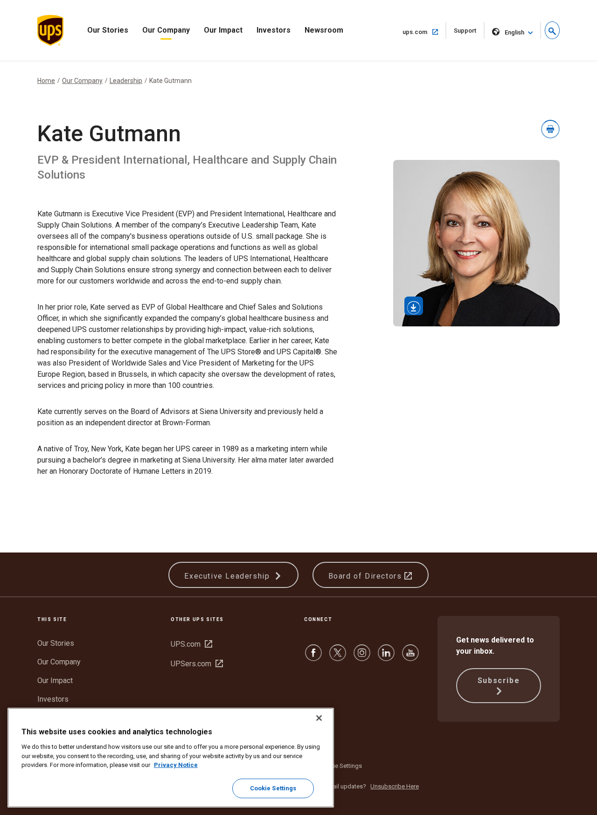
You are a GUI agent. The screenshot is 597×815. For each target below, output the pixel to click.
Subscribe (499, 680)
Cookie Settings (340, 765)
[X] (337, 657)
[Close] (319, 718)
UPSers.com (197, 663)
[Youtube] (410, 657)
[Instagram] (362, 657)
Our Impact (223, 30)
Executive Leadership (228, 576)
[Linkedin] (386, 657)
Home (46, 80)
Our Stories (107, 30)
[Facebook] (313, 657)
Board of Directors (366, 576)
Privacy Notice (176, 764)
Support (469, 33)
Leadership (126, 80)
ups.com (424, 32)
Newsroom (324, 30)
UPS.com (191, 644)
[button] (552, 30)
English (514, 32)
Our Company (166, 30)
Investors (274, 30)
